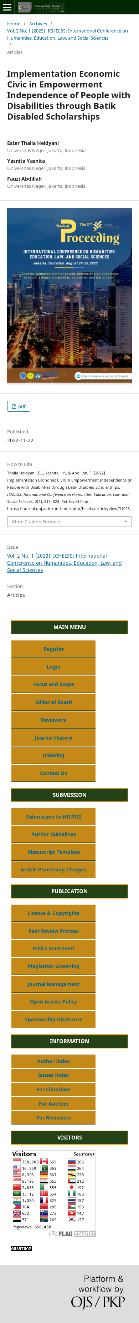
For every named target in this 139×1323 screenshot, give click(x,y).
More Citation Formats (36, 521)
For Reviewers (53, 1117)
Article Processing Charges (53, 869)
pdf (21, 406)
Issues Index (53, 1075)
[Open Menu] (7, 7)
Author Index (53, 1061)
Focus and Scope (53, 684)
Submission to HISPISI (53, 816)
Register (53, 648)
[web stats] (21, 1249)
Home (13, 23)
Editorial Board (53, 702)
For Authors (53, 1103)
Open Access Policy (53, 1001)
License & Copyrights (53, 913)
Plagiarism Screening (53, 966)
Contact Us (53, 773)
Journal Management (53, 984)
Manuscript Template (53, 852)
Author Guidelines (53, 834)
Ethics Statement (53, 948)
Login (54, 666)
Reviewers (53, 719)
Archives (38, 23)
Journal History (53, 737)
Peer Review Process (54, 930)
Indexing (54, 755)
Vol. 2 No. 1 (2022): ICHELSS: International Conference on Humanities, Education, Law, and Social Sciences (67, 34)
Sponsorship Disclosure (53, 1019)
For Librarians (53, 1089)
